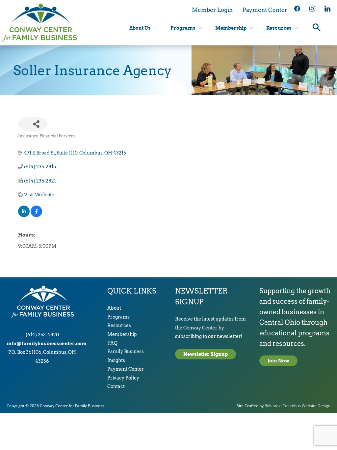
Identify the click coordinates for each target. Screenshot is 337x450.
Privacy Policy (123, 377)
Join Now (278, 360)
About (114, 308)
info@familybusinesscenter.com (47, 343)
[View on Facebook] (36, 215)
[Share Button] (33, 124)
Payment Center (125, 369)
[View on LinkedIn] (24, 215)
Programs (118, 317)
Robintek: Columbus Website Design (297, 405)
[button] (316, 28)
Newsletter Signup (205, 354)
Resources (119, 325)
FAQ (112, 343)
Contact (116, 386)
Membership (122, 334)
